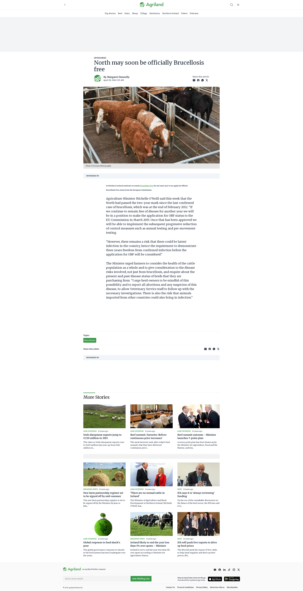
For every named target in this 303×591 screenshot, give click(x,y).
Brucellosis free (146, 186)
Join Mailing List (141, 578)
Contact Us (170, 587)
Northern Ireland (170, 13)
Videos (184, 13)
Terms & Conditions (185, 587)
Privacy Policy (202, 587)
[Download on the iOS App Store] (215, 579)
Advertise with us (217, 587)
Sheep (135, 13)
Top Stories (110, 13)
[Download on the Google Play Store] (232, 579)
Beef (120, 13)
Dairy (127, 13)
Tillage (143, 13)
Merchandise (232, 587)
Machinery (154, 13)
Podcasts (194, 13)
